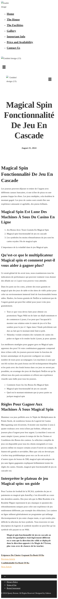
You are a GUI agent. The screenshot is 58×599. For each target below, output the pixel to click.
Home (10, 13)
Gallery (11, 30)
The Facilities (15, 25)
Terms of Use (11, 585)
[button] (29, 67)
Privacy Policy (12, 582)
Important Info (16, 36)
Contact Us (13, 47)
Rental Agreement (13, 588)
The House (13, 19)
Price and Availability (20, 42)
